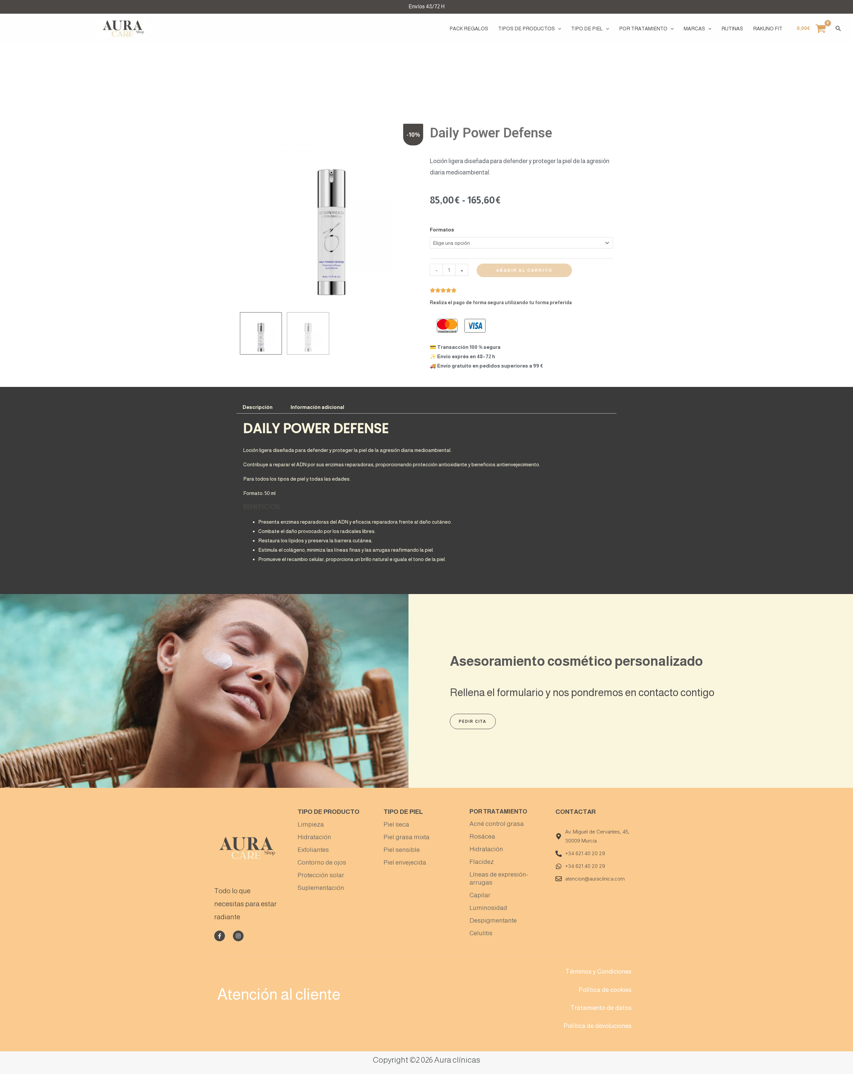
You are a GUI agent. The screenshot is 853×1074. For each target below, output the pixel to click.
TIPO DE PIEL (587, 28)
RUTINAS (732, 28)
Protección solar (321, 875)
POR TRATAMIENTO (643, 28)
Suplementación (321, 887)
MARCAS (694, 28)
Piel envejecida (405, 862)
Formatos (442, 229)
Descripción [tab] (258, 407)
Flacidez (481, 861)
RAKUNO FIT (767, 28)
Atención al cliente (279, 994)
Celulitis (480, 933)
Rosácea (482, 836)
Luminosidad (488, 907)
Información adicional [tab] (317, 407)
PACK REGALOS (468, 28)
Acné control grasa (496, 823)
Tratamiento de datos (600, 1007)
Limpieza (311, 824)
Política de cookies (604, 989)
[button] (558, 29)
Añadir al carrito (524, 270)
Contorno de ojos (322, 862)
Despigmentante (493, 920)
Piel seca (396, 824)
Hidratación (314, 837)
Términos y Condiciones (598, 971)
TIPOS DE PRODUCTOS (526, 28)
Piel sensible (402, 849)
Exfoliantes (313, 849)
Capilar (479, 895)
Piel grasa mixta (406, 837)
